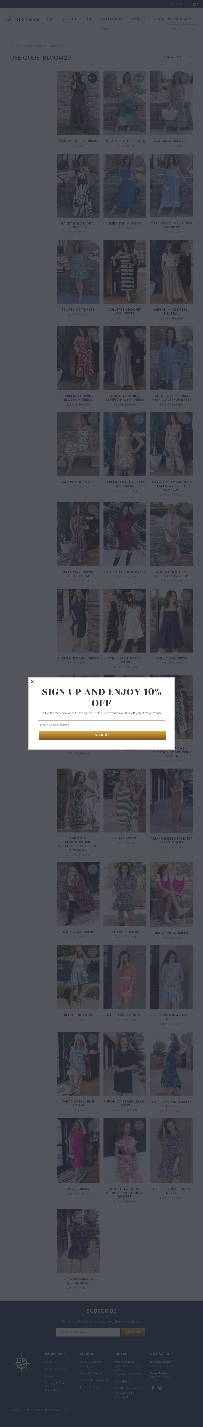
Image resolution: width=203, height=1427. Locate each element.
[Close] (32, 681)
